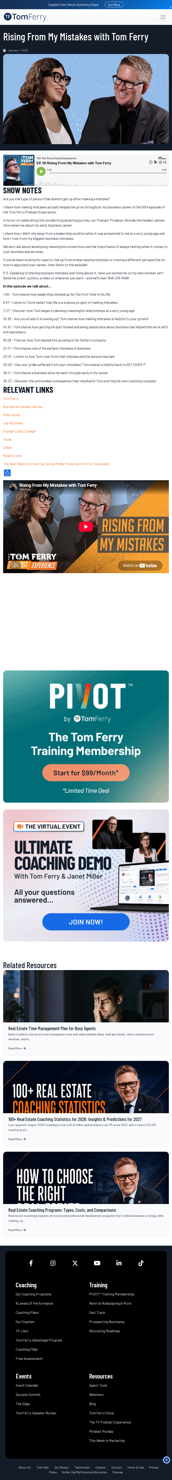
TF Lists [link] (22, 1331)
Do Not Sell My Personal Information (84, 1472)
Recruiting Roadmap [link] (104, 1331)
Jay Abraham (13, 423)
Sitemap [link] (117, 1472)
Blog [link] (92, 1403)
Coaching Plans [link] (27, 1312)
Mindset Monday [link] (101, 1431)
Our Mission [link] (62, 1467)
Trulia (7, 439)
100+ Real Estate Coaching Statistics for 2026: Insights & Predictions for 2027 (86, 1103)
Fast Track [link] (97, 1312)
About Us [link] (25, 1467)
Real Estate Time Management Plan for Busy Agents (86, 1013)
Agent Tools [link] (98, 1385)
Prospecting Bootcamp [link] (107, 1321)
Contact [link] (116, 1467)
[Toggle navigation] (163, 17)
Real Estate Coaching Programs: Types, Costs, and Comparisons (86, 1194)
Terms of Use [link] (135, 1467)
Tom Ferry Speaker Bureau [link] (36, 1413)
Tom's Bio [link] (42, 1467)
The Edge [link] (23, 1403)
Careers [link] (100, 1467)
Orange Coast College (19, 431)
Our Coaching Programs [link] (33, 1294)
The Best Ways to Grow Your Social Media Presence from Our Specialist (56, 464)
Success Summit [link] (28, 1394)
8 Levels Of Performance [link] (34, 1303)
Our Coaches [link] (25, 1321)
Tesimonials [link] (82, 1467)
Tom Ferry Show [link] (101, 1413)
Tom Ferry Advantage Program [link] (39, 1340)
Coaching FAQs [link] (27, 1349)
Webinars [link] (96, 1394)
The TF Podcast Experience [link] (110, 1422)
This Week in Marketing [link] (107, 1440)
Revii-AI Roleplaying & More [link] (110, 1303)
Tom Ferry (11, 398)
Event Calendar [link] (27, 1385)
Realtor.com (12, 455)
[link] (26, 17)
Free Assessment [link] (29, 1358)
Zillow (7, 447)
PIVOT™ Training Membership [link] (111, 1294)
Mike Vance (11, 415)
